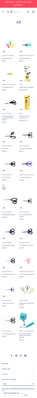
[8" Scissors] (10, 135)
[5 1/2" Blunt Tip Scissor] (10, 320)
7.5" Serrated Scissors (25, 177)
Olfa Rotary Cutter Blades (26, 87)
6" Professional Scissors (8, 274)
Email (4, 384)
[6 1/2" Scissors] (10, 164)
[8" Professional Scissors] (10, 201)
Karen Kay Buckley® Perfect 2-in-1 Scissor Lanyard (25, 335)
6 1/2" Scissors (6, 177)
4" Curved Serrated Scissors (27, 274)
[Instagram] (20, 355)
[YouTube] (25, 355)
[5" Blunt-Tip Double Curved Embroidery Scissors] (10, 103)
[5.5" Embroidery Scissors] (27, 232)
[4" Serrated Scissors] (10, 74)
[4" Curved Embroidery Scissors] (27, 201)
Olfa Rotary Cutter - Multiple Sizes (24, 117)
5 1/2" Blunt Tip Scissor (8, 334)
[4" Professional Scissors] (10, 232)
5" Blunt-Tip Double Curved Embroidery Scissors (8, 117)
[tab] (3, 51)
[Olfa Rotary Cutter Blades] (27, 74)
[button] (3, 12)
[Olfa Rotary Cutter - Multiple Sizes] (27, 103)
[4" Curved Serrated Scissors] (27, 261)
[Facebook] (11, 355)
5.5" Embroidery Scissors (26, 245)
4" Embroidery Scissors (25, 148)
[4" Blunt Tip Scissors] (10, 290)
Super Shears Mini (7, 58)
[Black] (3, 188)
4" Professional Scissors (8, 245)
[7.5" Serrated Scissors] (27, 164)
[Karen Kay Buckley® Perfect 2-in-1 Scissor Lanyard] (27, 320)
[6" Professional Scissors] (10, 261)
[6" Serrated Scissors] (27, 45)
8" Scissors (5, 148)
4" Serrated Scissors (7, 87)
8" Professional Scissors (8, 214)
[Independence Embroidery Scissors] (27, 290)
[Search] (8, 12)
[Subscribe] (32, 384)
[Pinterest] (16, 355)
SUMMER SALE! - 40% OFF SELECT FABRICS (18, 2)
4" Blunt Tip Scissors (8, 303)
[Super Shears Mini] (10, 45)
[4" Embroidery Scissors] (27, 135)
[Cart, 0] (32, 11)
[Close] (21, 393)
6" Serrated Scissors (24, 58)
